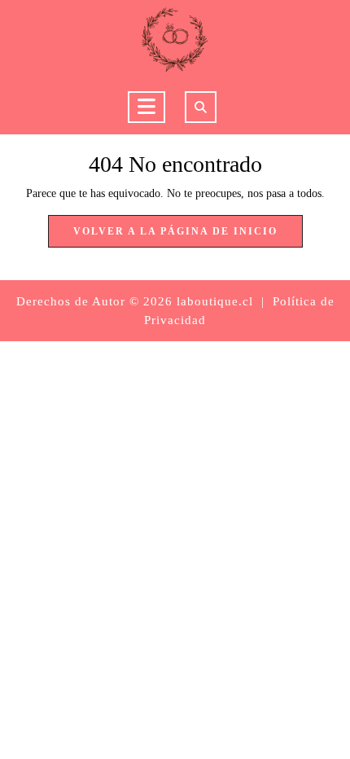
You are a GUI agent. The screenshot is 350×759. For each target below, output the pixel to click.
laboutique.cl (215, 301)
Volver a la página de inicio (188, 236)
